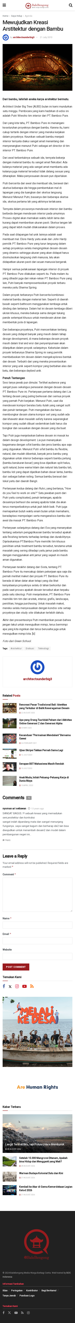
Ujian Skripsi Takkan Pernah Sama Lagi (41, 750)
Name (7, 918)
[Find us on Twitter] (10, 987)
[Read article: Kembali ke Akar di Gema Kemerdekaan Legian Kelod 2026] (10, 1190)
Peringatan (16, 1290)
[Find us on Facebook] (4, 987)
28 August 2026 (14, 1149)
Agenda (28, 16)
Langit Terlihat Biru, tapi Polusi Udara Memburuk (34, 1144)
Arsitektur (16, 648)
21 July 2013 (46, 37)
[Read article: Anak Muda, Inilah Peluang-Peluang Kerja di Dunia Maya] (10, 781)
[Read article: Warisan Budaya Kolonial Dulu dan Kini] (10, 1177)
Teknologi (43, 648)
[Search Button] (70, 5)
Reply (7, 840)
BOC (68, 1273)
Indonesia (7, 1277)
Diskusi (30, 648)
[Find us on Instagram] (17, 987)
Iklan (5, 1290)
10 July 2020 (26, 768)
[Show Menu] (4, 5)
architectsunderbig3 (23, 37)
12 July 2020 (26, 755)
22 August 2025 (28, 713)
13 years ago (37, 808)
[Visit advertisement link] (37, 1032)
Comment (9, 874)
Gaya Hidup (16, 16)
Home (5, 16)
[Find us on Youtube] (24, 987)
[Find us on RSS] (32, 987)
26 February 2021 (29, 743)
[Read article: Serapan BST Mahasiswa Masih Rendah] (10, 767)
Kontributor (32, 1290)
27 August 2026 (28, 1178)
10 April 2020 (27, 785)
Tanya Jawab (9, 1295)
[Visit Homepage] (37, 5)
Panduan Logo (27, 1295)
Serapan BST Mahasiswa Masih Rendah (41, 763)
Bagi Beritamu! (49, 1290)
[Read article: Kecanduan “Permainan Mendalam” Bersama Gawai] (10, 739)
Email (7, 934)
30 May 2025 (26, 728)
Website (7, 949)
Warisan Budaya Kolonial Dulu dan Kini (41, 1173)
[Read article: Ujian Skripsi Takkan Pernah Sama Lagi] (10, 754)
